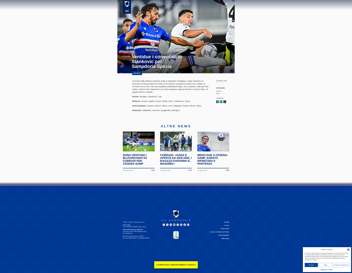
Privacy (331, 269)
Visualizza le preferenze (341, 265)
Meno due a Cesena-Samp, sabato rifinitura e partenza (212, 159)
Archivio (218, 91)
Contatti (226, 222)
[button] (348, 249)
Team (218, 93)
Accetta (311, 265)
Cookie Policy (324, 269)
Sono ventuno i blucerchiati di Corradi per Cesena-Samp (135, 159)
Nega (325, 265)
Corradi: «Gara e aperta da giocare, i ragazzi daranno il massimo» (176, 159)
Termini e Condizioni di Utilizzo (219, 232)
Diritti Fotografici (224, 235)
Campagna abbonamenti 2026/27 (176, 265)
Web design (225, 238)
